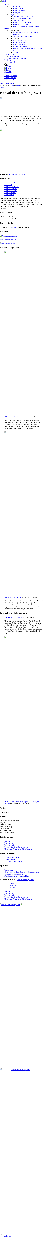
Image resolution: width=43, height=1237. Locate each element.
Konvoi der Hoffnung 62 (13, 617)
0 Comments (13, 174)
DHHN (23, 174)
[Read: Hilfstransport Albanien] (6, 433)
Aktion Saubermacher (12, 857)
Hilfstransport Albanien (12, 597)
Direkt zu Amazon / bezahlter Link (16, 876)
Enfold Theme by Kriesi (25, 880)
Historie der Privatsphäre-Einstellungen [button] (18, 849)
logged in (12, 227)
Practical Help (14, 56)
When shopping (9, 845)
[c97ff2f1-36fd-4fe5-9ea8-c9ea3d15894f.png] (21, 99)
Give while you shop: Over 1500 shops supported (21, 872)
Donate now (8, 870)
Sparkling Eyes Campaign (18, 58)
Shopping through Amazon (13, 874)
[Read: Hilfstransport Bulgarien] (6, 252)
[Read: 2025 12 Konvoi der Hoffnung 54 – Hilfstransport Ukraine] (6, 637)
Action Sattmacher (10, 859)
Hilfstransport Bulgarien (12, 417)
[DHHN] (3, 1)
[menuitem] (23, 15)
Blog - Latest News (7, 83)
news (2, 87)
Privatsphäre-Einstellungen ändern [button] (16, 847)
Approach (7, 841)
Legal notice (8, 843)
